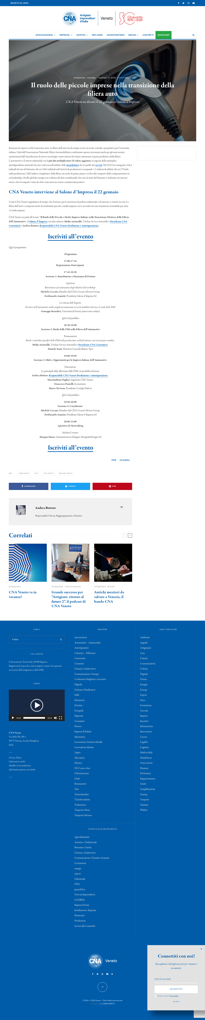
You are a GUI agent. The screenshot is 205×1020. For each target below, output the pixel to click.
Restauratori (80, 784)
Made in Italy (146, 752)
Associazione (44, 35)
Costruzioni (80, 863)
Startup (143, 794)
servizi (98, 165)
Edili (76, 695)
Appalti (144, 643)
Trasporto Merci (82, 810)
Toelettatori (80, 805)
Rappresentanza (147, 779)
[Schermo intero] (60, 717)
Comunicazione (73, 586)
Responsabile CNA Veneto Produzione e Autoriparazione (69, 226)
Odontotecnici (81, 773)
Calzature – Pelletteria (84, 653)
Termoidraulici (81, 794)
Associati (163, 35)
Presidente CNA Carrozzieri (93, 345)
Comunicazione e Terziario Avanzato (92, 858)
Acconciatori (80, 637)
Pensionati (79, 915)
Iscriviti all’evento (70, 236)
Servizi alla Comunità (84, 926)
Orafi (77, 779)
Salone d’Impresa (38, 221)
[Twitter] (183, 3)
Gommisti (79, 721)
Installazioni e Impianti (85, 910)
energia (77, 868)
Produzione (80, 921)
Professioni (145, 773)
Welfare (97, 35)
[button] (36, 705)
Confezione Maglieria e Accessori (90, 679)
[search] (61, 639)
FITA (77, 884)
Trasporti (144, 799)
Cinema (144, 658)
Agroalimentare (81, 837)
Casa (142, 653)
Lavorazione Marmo (84, 747)
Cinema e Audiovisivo (85, 669)
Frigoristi (78, 716)
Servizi (80, 35)
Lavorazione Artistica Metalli (88, 742)
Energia (143, 684)
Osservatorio (116, 35)
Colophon (94, 1003)
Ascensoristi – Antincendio (87, 643)
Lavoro (143, 737)
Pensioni (144, 768)
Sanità (143, 784)
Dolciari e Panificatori (84, 690)
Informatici (79, 737)
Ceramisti (79, 663)
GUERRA (79, 900)
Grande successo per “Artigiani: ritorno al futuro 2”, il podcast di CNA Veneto (69, 599)
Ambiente (145, 637)
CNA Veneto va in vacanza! (23, 594)
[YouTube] (193, 3)
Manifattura (146, 758)
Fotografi (78, 711)
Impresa (91, 77)
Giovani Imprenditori (84, 894)
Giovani (111, 586)
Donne (143, 679)
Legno (77, 752)
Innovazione (146, 731)
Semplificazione (147, 789)
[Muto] (55, 717)
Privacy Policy (15, 757)
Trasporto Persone (83, 815)
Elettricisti (79, 700)
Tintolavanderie (82, 799)
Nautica (78, 763)
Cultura (144, 669)
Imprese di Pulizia (82, 731)
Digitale (78, 684)
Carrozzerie (79, 658)
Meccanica (79, 758)
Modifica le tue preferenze (20, 765)
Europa (143, 690)
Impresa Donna (81, 905)
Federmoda (79, 879)
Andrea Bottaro (45, 508)
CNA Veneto (49, 473)
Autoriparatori (81, 648)
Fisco (142, 700)
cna (36, 473)
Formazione (146, 705)
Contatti (148, 35)
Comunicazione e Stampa (86, 674)
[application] (37, 705)
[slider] (34, 718)
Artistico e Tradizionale (85, 842)
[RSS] (112, 974)
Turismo (144, 805)
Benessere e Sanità (82, 847)
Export (143, 695)
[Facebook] (178, 3)
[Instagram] (188, 3)
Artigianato (79, 77)
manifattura (72, 165)
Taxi (76, 789)
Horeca (78, 726)
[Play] (13, 717)
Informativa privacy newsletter (22, 769)
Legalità (144, 742)
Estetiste (78, 705)
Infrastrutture (146, 726)
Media (132, 35)
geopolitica (79, 889)
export (77, 874)
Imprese (65, 35)
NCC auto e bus (82, 768)
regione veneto (65, 473)
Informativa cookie (17, 761)
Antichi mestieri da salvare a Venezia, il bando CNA (109, 597)
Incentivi (144, 721)
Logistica (144, 747)
